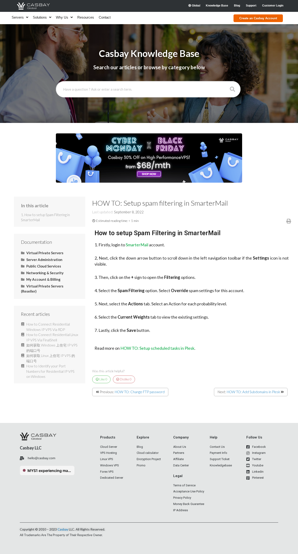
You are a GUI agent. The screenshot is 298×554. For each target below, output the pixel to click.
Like (103, 379)
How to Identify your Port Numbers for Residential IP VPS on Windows (50, 371)
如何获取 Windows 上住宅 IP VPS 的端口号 (52, 348)
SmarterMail (137, 244)
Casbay (63, 529)
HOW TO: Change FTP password (140, 392)
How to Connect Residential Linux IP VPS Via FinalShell (52, 337)
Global (195, 5)
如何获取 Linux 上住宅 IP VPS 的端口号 (50, 358)
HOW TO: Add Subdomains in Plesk (253, 392)
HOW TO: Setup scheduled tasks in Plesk (157, 348)
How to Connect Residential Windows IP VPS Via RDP (48, 327)
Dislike (125, 379)
